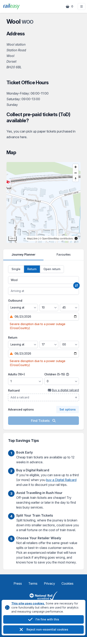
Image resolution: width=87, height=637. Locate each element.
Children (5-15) (55, 374)
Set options (67, 409)
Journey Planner (23, 254)
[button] (81, 6)
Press (18, 583)
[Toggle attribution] (76, 238)
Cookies (67, 583)
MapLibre (32, 238)
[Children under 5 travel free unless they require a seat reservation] (67, 374)
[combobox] (43, 280)
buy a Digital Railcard (61, 480)
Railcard (14, 390)
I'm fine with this (47, 619)
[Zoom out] (76, 173)
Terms (32, 583)
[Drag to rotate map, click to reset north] (76, 179)
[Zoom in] (76, 167)
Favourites (64, 254)
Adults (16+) (16, 374)
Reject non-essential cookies (47, 629)
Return (12, 337)
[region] (43, 202)
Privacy (49, 583)
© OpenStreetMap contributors (56, 238)
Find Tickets (40, 421)
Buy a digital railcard (65, 390)
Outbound (15, 300)
